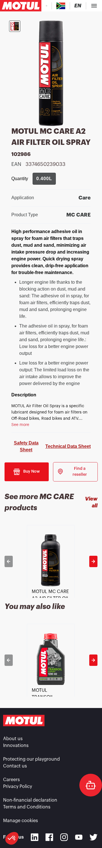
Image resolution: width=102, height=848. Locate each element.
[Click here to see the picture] (14, 26)
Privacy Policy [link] (17, 786)
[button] (12, 838)
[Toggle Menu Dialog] (94, 5)
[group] (44, 179)
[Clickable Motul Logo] (20, 5)
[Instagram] (64, 837)
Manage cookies (20, 820)
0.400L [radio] (44, 178)
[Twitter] (93, 837)
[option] (51, 561)
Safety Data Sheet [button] (26, 446)
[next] (93, 561)
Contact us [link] (15, 766)
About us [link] (13, 738)
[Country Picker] (61, 6)
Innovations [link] (16, 745)
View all (91, 502)
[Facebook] (49, 837)
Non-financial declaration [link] (30, 800)
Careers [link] (11, 779)
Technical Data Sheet (68, 446)
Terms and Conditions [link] (26, 807)
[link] (75, 471)
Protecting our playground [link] (31, 759)
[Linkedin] (35, 837)
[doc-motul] (90, 785)
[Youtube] (79, 837)
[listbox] (51, 561)
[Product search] (46, 6)
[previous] (9, 561)
